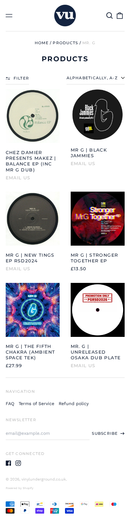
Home (42, 42)
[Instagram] (18, 463)
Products (65, 42)
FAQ (10, 403)
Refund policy (74, 403)
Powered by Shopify (19, 488)
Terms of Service (36, 403)
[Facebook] (8, 463)
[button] (110, 15)
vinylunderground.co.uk (43, 479)
